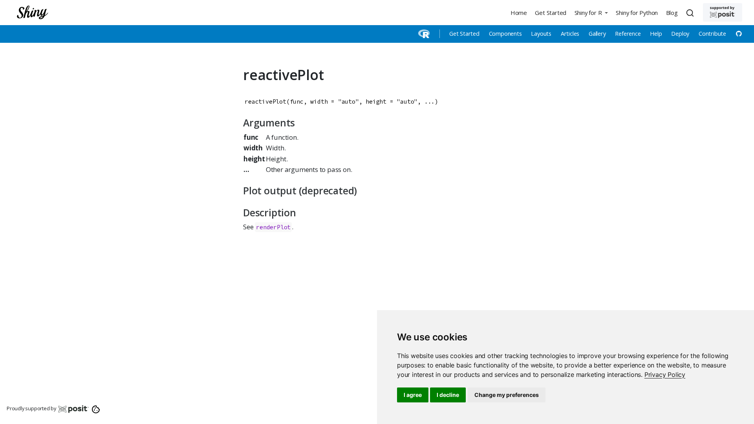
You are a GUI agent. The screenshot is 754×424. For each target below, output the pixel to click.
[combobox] (691, 12)
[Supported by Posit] (722, 12)
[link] (664, 374)
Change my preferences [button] (506, 394)
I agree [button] (413, 394)
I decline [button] (448, 394)
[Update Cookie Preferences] (96, 408)
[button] (591, 12)
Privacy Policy (664, 374)
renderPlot (273, 227)
